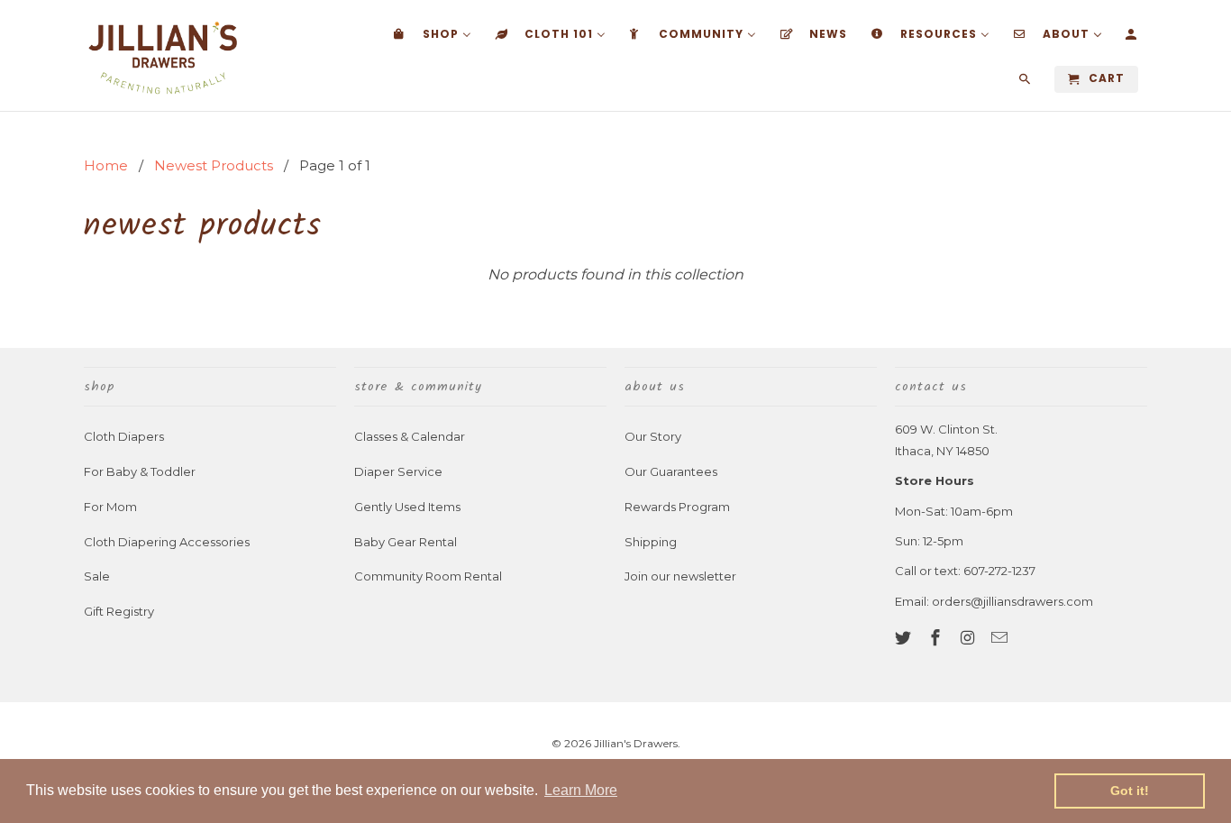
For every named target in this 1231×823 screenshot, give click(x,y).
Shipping (651, 542)
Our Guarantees (671, 471)
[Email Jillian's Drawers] (1001, 638)
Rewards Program (677, 506)
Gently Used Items (407, 506)
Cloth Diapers (124, 436)
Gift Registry (119, 611)
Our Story (653, 436)
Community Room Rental (428, 576)
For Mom (110, 506)
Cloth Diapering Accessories (167, 542)
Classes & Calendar (409, 436)
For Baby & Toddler (140, 471)
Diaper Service (398, 471)
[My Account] (1132, 38)
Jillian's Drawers (636, 743)
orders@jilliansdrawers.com (1012, 601)
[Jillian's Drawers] (163, 55)
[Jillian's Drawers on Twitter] (905, 638)
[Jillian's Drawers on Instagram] (970, 638)
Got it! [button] (1129, 790)
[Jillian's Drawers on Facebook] (937, 638)
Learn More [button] (580, 790)
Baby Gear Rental (405, 542)
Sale (97, 576)
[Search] (1026, 83)
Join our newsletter (680, 576)
